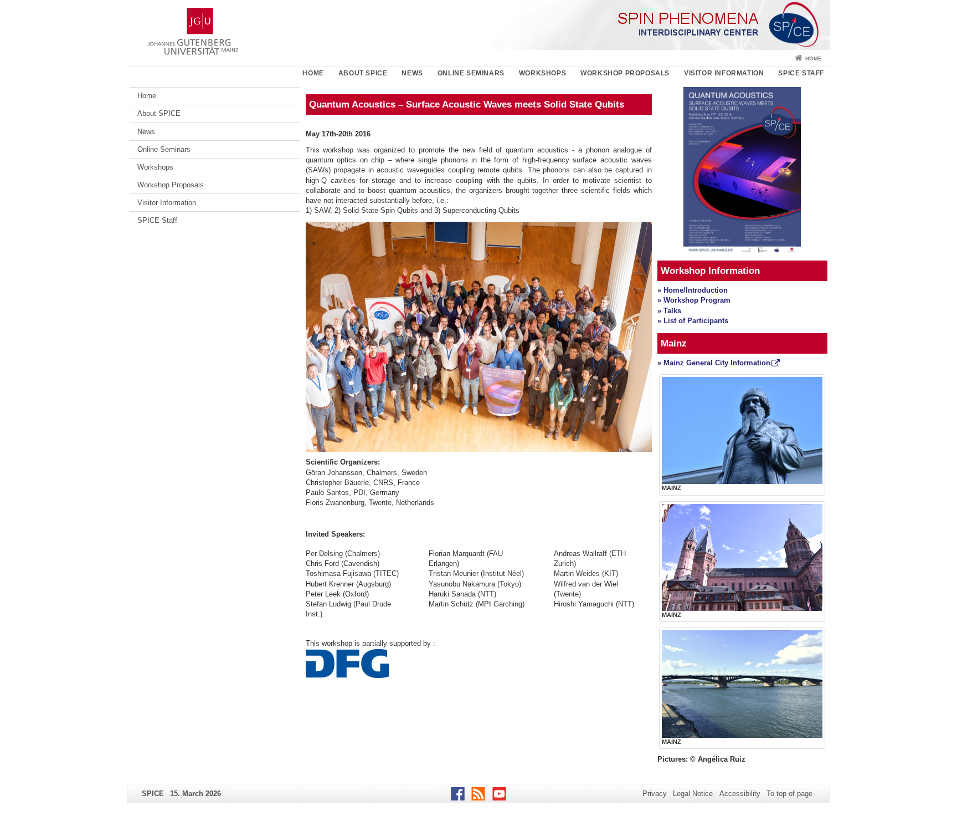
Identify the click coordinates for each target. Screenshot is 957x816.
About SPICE (363, 73)
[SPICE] (478, 25)
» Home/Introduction (692, 290)
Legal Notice (693, 793)
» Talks (670, 311)
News (412, 73)
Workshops (542, 73)
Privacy (654, 793)
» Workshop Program (693, 300)
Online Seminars (471, 73)
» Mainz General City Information (713, 363)
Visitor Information (724, 73)
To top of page (789, 793)
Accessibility (739, 793)
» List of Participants (692, 321)
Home (813, 58)
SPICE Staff (801, 73)
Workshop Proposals (625, 73)
